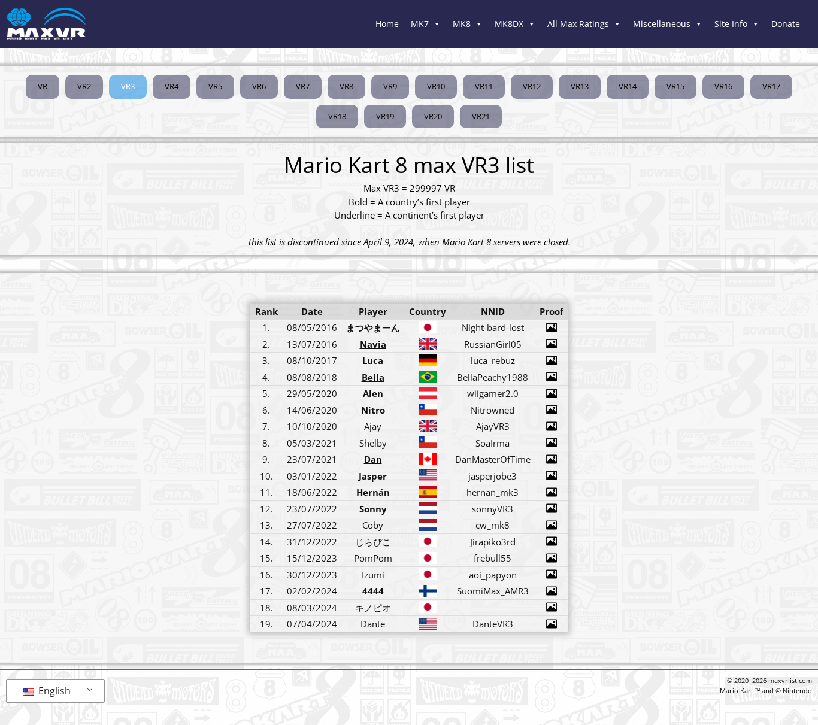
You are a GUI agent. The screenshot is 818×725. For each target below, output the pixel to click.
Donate (785, 23)
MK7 (420, 23)
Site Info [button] (730, 23)
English (53, 690)
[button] (128, 87)
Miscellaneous (661, 23)
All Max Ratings (578, 23)
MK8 (462, 23)
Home (387, 23)
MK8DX (509, 23)
